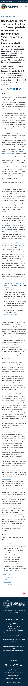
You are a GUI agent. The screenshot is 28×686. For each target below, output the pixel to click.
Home (2, 12)
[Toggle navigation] (26, 6)
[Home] (9, 5)
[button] (21, 6)
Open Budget (18, 678)
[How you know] (13, 2)
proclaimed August (19, 243)
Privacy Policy (9, 678)
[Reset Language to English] (18, 2)
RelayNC (7, 651)
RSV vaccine (22, 301)
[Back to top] (24, 593)
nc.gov (19, 670)
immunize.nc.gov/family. (11, 315)
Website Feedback (9, 673)
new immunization (7, 171)
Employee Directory (11, 670)
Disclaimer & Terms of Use (14, 675)
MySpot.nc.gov (6, 232)
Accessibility (19, 673)
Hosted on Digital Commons (14, 682)
